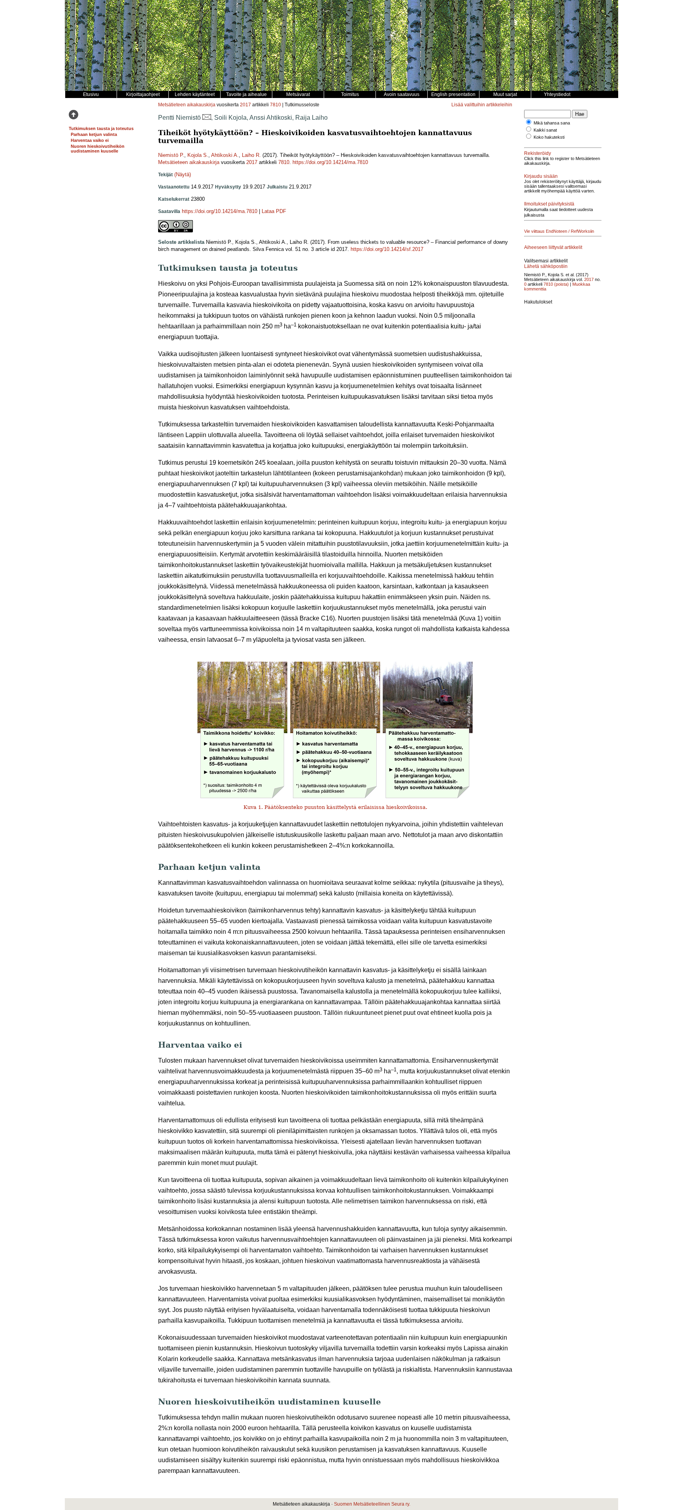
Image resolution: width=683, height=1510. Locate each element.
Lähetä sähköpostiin (546, 266)
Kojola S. (197, 155)
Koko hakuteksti (549, 137)
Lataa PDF (274, 211)
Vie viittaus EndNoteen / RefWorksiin (559, 231)
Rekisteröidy (537, 153)
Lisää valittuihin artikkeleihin (481, 104)
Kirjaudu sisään (541, 176)
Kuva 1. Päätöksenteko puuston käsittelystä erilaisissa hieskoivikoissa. (335, 807)
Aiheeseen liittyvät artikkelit (553, 247)
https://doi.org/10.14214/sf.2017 (387, 249)
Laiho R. (251, 155)
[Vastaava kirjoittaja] (206, 117)
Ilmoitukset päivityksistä (549, 204)
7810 (275, 104)
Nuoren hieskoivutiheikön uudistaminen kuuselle (98, 148)
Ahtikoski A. (225, 155)
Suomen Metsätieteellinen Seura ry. (372, 1504)
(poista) (561, 284)
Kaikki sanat (545, 130)
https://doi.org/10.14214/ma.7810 (330, 162)
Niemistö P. (171, 155)
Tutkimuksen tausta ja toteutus (101, 128)
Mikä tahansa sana (552, 123)
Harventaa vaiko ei (90, 140)
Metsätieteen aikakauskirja (186, 104)
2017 (245, 104)
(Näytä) (182, 174)
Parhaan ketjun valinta (94, 134)
